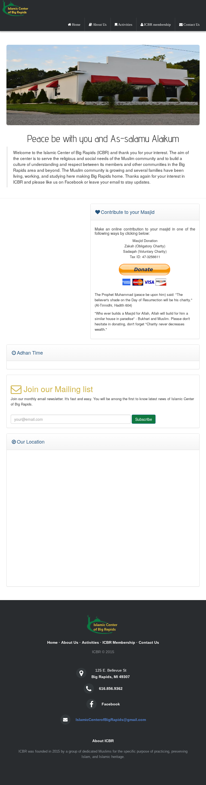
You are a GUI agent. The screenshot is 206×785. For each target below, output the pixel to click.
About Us (69, 642)
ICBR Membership (118, 642)
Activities (90, 642)
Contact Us (149, 642)
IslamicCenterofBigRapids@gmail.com (111, 719)
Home (52, 642)
